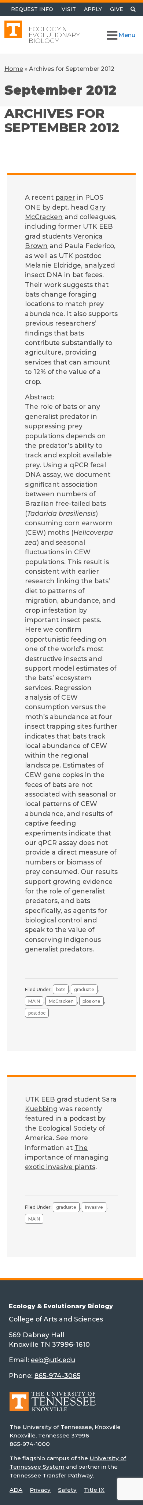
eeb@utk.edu (53, 1360)
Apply (93, 9)
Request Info (32, 9)
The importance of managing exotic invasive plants (67, 1157)
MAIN (34, 1001)
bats (60, 989)
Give (116, 9)
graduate (84, 989)
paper (65, 197)
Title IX (94, 1489)
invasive (94, 1207)
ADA (16, 1489)
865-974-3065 (57, 1375)
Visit (69, 9)
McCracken (61, 1001)
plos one (91, 1001)
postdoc (36, 1013)
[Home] (53, 1406)
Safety (67, 1489)
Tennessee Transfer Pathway (51, 1475)
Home (13, 68)
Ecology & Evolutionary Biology (54, 34)
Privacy (40, 1489)
